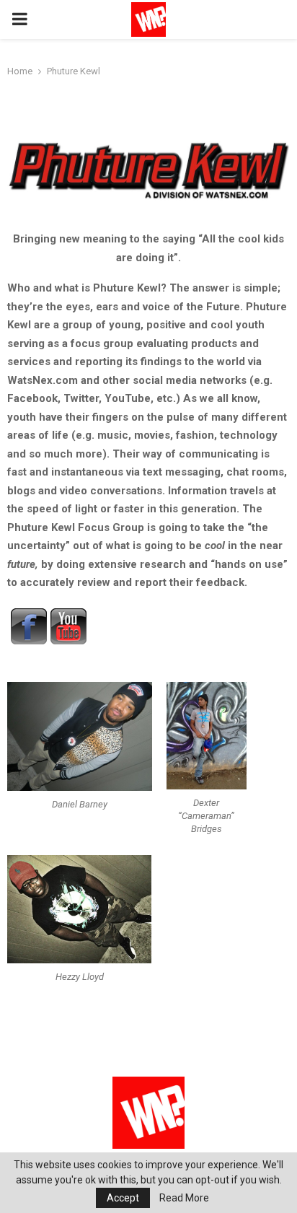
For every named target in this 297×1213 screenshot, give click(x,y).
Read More (184, 1198)
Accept (123, 1198)
